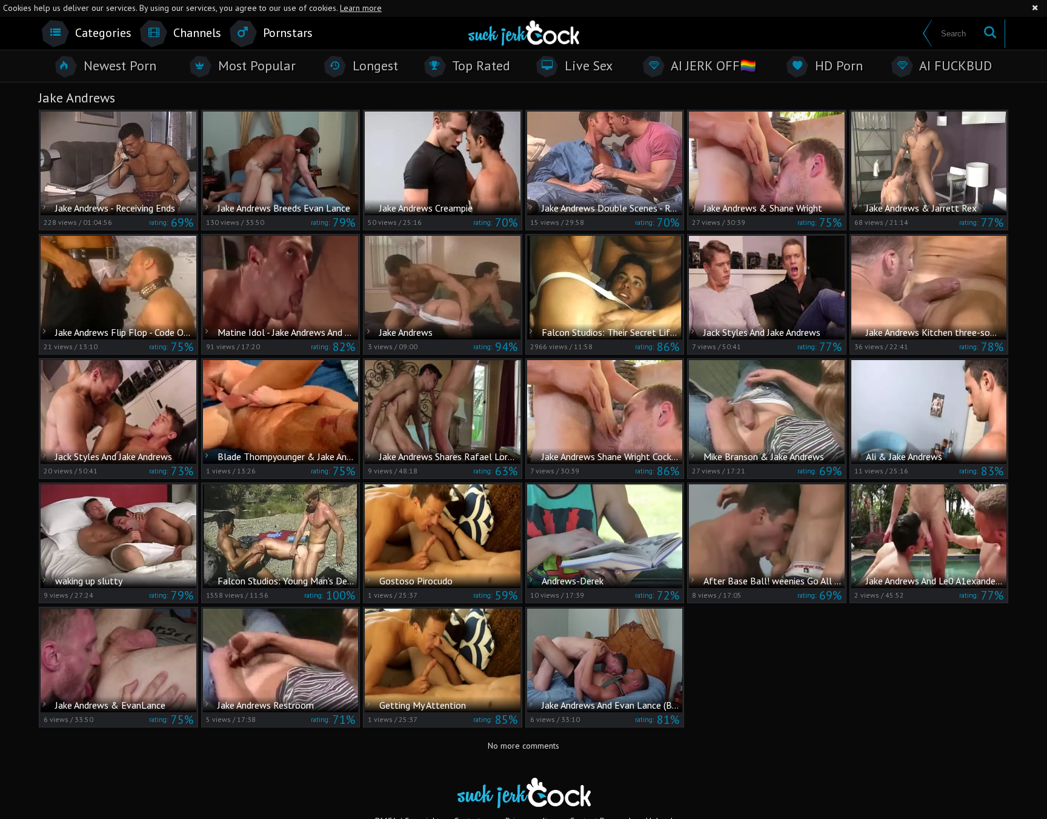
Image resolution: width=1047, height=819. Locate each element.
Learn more (361, 7)
